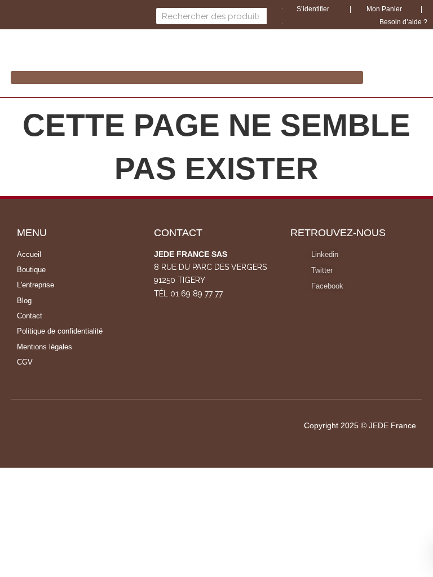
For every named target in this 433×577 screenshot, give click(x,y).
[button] (187, 77)
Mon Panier (383, 9)
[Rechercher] (275, 16)
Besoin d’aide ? (403, 22)
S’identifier (314, 9)
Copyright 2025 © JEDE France (360, 425)
